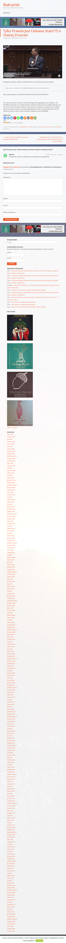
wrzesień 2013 (11, 806)
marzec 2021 (10, 589)
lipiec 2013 (10, 810)
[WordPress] (28, 117)
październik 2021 (12, 572)
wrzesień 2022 (11, 545)
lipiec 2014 (10, 781)
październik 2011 (12, 861)
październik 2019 (12, 630)
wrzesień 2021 (11, 574)
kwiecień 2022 (11, 557)
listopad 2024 (11, 482)
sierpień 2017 (11, 692)
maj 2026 (9, 439)
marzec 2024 (10, 502)
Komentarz (7, 177)
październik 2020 (12, 601)
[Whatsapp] (18, 117)
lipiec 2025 (10, 463)
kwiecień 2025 (11, 470)
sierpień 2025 (11, 461)
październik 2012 (12, 832)
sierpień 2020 (11, 605)
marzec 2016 (10, 733)
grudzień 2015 (11, 740)
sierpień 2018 (11, 663)
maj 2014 (9, 786)
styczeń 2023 (10, 535)
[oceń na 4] (8, 122)
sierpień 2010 (11, 895)
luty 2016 (9, 736)
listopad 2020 (11, 598)
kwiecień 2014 (11, 789)
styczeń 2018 (10, 680)
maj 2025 (9, 468)
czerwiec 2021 (11, 581)
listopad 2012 (11, 830)
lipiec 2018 (10, 666)
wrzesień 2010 (11, 892)
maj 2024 (9, 497)
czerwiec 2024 (11, 494)
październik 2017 (12, 687)
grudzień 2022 (11, 538)
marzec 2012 (10, 849)
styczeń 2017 (10, 709)
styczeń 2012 (10, 854)
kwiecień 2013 (11, 818)
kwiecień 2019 (11, 644)
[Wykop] (8, 117)
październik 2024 (12, 485)
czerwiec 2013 (11, 813)
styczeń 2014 (10, 796)
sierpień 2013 (11, 808)
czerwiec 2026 (11, 437)
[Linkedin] (21, 117)
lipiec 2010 (10, 897)
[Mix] (24, 117)
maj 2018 (9, 670)
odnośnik (57, 127)
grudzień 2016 (11, 711)
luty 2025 (9, 475)
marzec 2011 (10, 878)
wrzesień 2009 (11, 921)
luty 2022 (9, 562)
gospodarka (44, 127)
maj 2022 (9, 555)
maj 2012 (9, 844)
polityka (50, 127)
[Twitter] (11, 117)
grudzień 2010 (11, 885)
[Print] (31, 117)
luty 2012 (9, 851)
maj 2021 (9, 584)
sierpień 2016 (11, 721)
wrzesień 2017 (11, 690)
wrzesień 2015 (11, 748)
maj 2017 (9, 699)
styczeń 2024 (10, 507)
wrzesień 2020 (11, 603)
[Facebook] (4, 117)
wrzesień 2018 (11, 661)
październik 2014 (12, 774)
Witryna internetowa (9, 212)
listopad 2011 (11, 859)
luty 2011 (9, 880)
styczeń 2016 (10, 738)
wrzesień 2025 (11, 458)
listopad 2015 (11, 743)
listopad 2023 (11, 511)
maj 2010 (9, 902)
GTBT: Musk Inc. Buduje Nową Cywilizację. (23, 302)
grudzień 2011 (11, 856)
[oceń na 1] (4, 122)
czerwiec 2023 (11, 523)
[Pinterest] (14, 117)
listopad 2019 (11, 627)
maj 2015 (9, 757)
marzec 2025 (10, 473)
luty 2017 (9, 707)
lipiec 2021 (10, 579)
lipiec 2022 (10, 550)
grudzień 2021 (11, 567)
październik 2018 (12, 658)
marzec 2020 (10, 617)
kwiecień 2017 (11, 702)
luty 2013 (9, 822)
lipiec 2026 (10, 434)
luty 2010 (9, 909)
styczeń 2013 (10, 825)
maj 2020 (9, 613)
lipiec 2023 (10, 521)
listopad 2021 (11, 569)
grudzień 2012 (11, 827)
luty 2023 (9, 533)
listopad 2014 (11, 772)
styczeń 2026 (10, 449)
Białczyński (11, 4)
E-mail (5, 205)
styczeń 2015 (10, 767)
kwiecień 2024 (11, 499)
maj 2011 (9, 873)
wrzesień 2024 (11, 487)
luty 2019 (9, 649)
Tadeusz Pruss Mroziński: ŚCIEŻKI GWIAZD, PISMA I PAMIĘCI (28, 290)
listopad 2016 (11, 714)
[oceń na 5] (9, 122)
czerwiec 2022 (11, 552)
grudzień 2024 (11, 480)
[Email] (35, 117)
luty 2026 (9, 446)
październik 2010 (12, 890)
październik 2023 (12, 514)
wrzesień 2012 (11, 834)
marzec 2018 (10, 675)
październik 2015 (12, 745)
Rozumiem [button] (39, 940)
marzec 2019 (10, 646)
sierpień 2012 (11, 837)
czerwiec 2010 (11, 900)
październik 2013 (12, 803)
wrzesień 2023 (11, 516)
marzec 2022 (10, 560)
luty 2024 (9, 504)
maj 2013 (9, 815)
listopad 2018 (11, 656)
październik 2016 (12, 716)
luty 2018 (9, 678)
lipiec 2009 (10, 926)
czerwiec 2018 (11, 668)
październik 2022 (12, 543)
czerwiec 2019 (11, 639)
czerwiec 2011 (11, 871)
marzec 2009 (10, 931)
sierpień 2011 (11, 866)
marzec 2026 (10, 444)
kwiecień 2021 (11, 586)
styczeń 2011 (10, 883)
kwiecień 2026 (11, 441)
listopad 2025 (11, 453)
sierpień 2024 (11, 490)
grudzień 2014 (11, 769)
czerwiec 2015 (11, 755)
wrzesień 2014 (11, 777)
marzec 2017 (10, 704)
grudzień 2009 (11, 914)
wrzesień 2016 (11, 719)
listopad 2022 (11, 540)
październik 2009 (12, 919)
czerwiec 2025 (11, 466)
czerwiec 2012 (11, 842)
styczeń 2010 (10, 912)
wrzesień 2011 (11, 863)
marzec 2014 (10, 791)
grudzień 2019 (11, 625)
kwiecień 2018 (11, 673)
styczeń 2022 (10, 564)
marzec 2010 (10, 907)
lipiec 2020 (10, 608)
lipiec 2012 (10, 839)
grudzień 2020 (11, 596)
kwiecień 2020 (11, 615)
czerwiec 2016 (11, 726)
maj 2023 (9, 526)
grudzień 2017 (11, 683)
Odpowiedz (60, 154)
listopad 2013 (11, 801)
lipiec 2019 (10, 637)
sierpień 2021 (11, 576)
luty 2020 (9, 620)
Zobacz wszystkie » (12, 427)
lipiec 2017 (10, 695)
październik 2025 (12, 456)
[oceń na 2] (5, 122)
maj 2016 (9, 728)
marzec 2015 (10, 762)
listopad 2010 (11, 887)
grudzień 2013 (11, 798)
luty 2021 (9, 591)
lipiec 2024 (10, 492)
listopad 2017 (11, 685)
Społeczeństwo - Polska (26, 127)
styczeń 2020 (10, 622)
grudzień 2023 (11, 509)
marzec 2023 (10, 531)
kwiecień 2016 (11, 731)
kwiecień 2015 (11, 760)
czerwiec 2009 (11, 928)
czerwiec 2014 (11, 784)
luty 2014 (9, 793)
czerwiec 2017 (11, 697)
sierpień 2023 (11, 519)
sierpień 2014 (11, 779)
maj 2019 (9, 642)
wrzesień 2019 (11, 632)
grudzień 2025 (11, 451)
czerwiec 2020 (11, 610)
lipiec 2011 (10, 868)
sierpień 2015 (11, 750)
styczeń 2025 (10, 478)
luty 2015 (9, 765)
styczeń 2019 (10, 651)
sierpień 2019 (11, 634)
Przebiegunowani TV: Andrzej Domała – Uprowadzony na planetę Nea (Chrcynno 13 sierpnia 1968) (50, 139)
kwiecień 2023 (11, 528)
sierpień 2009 (11, 924)
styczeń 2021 (10, 593)
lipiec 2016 (10, 724)
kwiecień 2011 (11, 875)
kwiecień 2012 (11, 847)
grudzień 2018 (11, 654)
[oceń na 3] (6, 122)
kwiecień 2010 (11, 904)
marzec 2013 (10, 820)
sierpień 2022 (11, 548)
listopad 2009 (11, 916)
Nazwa (5, 198)
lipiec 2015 (10, 752)
